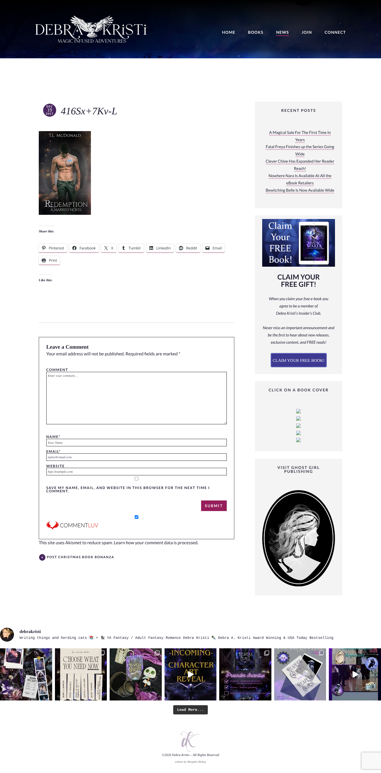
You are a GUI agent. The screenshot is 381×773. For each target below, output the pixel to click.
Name (53, 437)
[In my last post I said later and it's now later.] (191, 674)
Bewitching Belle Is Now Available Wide (300, 190)
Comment (57, 370)
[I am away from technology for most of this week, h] (81, 674)
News (282, 32)
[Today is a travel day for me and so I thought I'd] (136, 674)
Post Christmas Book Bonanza (80, 557)
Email (53, 451)
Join (307, 32)
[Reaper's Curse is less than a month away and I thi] (245, 674)
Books (255, 32)
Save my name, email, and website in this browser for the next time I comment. (128, 489)
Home (228, 32)
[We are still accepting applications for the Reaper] (300, 674)
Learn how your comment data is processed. (156, 542)
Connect (335, 32)
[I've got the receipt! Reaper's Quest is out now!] (26, 674)
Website (55, 466)
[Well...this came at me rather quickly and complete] (355, 674)
